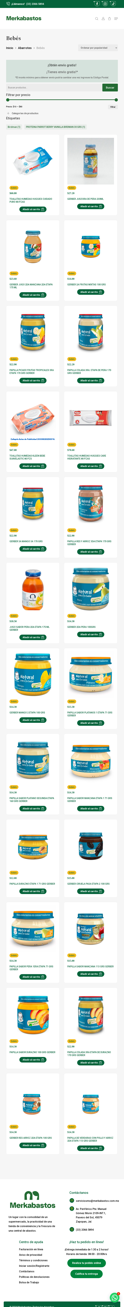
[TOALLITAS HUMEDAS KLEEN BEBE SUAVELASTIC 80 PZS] (33, 423)
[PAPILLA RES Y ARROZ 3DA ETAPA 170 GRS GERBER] (90, 508)
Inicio (9, 48)
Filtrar (112, 107)
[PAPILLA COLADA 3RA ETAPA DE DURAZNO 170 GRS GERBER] (90, 1019)
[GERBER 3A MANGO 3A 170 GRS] (33, 508)
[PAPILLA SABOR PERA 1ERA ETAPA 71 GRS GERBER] (33, 933)
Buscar (110, 87)
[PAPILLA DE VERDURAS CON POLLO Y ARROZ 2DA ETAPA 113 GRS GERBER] (90, 1105)
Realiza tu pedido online (86, 1263)
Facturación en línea (31, 1249)
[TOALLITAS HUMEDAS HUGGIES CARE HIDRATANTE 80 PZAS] (90, 423)
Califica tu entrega (86, 1273)
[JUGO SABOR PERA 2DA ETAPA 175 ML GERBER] (33, 594)
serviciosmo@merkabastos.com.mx (93, 1200)
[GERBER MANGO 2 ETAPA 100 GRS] (33, 679)
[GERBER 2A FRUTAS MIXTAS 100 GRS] (90, 251)
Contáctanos (26, 1271)
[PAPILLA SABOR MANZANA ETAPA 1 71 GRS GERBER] (90, 765)
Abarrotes (25, 48)
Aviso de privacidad (30, 1254)
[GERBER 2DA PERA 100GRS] (90, 594)
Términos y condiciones (33, 1260)
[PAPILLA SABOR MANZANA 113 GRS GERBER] (90, 933)
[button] (116, 18)
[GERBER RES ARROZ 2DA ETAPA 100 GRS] (33, 1105)
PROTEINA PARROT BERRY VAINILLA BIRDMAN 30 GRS (55, 127)
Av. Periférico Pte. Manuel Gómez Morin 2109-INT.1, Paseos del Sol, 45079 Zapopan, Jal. (91, 1215)
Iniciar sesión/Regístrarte (34, 1265)
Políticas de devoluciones (34, 1276)
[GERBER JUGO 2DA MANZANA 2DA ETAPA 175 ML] (33, 251)
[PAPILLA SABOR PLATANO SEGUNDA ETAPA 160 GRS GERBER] (33, 765)
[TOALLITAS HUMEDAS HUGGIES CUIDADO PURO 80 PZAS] (33, 166)
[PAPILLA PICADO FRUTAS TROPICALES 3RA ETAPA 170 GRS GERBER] (33, 337)
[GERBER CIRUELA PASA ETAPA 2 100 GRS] (90, 851)
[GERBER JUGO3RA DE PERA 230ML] (90, 166)
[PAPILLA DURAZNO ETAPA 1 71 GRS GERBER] (33, 851)
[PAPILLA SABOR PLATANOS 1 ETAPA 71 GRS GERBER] (90, 679)
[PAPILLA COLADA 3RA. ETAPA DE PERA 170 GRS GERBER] (90, 337)
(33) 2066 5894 (85, 1229)
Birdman (14, 127)
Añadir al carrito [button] (31, 209)
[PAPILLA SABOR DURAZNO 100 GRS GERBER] (33, 1019)
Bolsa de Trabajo (29, 1282)
